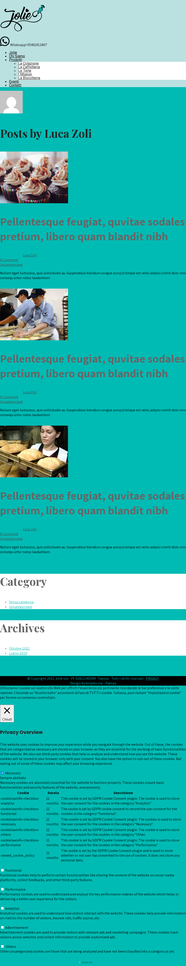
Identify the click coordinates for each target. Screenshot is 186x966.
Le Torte (24, 71)
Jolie (13, 52)
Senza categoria (21, 602)
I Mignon (25, 74)
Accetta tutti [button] (34, 702)
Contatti (15, 85)
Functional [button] (8, 865)
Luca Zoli (30, 255)
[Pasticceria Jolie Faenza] (22, 34)
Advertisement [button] (11, 922)
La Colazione (28, 63)
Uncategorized (11, 264)
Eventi (14, 81)
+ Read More (9, 286)
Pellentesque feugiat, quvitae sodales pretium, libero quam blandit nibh (92, 228)
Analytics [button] (7, 903)
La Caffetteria (29, 67)
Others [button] (5, 941)
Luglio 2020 (18, 653)
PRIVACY (152, 678)
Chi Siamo (17, 56)
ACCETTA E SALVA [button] (13, 956)
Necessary (13, 773)
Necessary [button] (7, 768)
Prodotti (15, 60)
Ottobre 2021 (19, 648)
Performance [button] (10, 884)
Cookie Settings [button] (12, 702)
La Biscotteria (29, 78)
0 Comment (9, 259)
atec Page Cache (100, 962)
